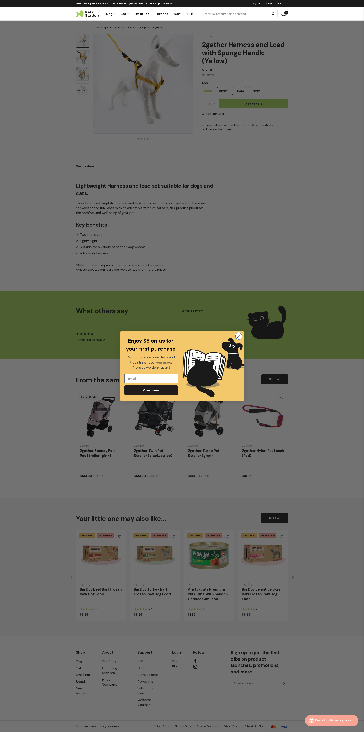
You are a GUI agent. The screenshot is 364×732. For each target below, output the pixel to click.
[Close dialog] (238, 336)
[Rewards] (331, 720)
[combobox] (235, 14)
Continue (151, 390)
